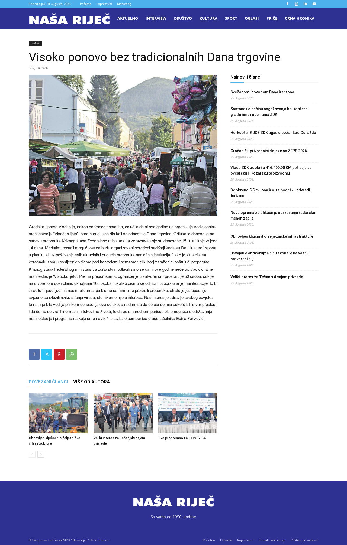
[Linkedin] (305, 4)
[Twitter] (46, 354)
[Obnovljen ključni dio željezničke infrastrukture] (58, 413)
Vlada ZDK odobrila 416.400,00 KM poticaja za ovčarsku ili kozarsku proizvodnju (271, 170)
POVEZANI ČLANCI (48, 381)
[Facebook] (287, 4)
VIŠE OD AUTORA (91, 381)
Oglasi (252, 18)
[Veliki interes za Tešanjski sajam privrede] (123, 413)
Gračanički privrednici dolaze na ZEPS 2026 (268, 151)
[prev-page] (32, 454)
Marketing (124, 4)
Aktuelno (127, 18)
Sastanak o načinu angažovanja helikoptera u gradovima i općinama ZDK (270, 112)
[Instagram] (296, 4)
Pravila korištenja (272, 540)
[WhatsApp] (71, 354)
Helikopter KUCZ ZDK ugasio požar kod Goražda (273, 132)
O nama (226, 540)
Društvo (183, 18)
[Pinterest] (59, 354)
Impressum (104, 4)
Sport (231, 18)
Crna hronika (299, 18)
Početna (85, 4)
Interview (156, 18)
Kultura (208, 18)
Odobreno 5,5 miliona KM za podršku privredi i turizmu (270, 193)
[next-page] (40, 454)
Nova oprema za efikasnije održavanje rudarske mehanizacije (272, 215)
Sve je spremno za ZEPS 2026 (182, 438)
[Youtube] (314, 4)
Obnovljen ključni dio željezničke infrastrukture (271, 236)
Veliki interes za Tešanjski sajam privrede (266, 277)
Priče (271, 18)
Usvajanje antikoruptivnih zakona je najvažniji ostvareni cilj (269, 256)
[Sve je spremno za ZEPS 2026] (187, 413)
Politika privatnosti (304, 540)
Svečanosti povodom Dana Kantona (262, 92)
